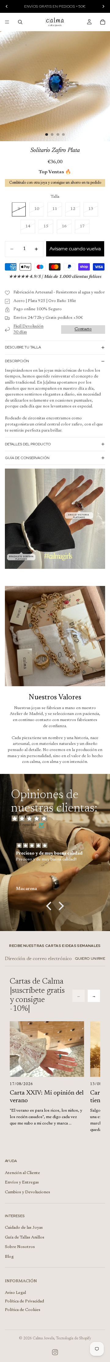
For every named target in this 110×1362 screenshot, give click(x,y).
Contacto (83, 329)
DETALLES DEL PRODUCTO (28, 444)
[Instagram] (55, 1352)
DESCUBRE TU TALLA (23, 347)
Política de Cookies (22, 1310)
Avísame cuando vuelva (75, 248)
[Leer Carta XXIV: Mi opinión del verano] (47, 1049)
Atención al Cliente (22, 1173)
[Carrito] (102, 22)
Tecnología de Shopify (73, 1338)
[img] (58, 819)
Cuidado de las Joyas (24, 1228)
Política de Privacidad (24, 1301)
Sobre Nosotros (20, 1247)
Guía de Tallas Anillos (24, 1237)
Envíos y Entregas (22, 1182)
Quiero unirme (90, 958)
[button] (50, 906)
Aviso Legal (15, 1293)
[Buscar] (20, 22)
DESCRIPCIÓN (17, 361)
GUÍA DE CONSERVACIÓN (27, 457)
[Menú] (7, 22)
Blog (9, 1257)
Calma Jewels (43, 1338)
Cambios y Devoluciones (27, 1192)
